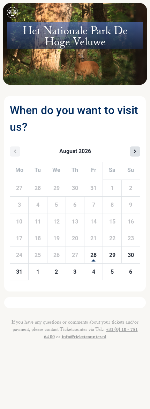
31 (19, 271)
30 (131, 255)
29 (112, 255)
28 (93, 255)
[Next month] (135, 151)
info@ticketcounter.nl (84, 337)
